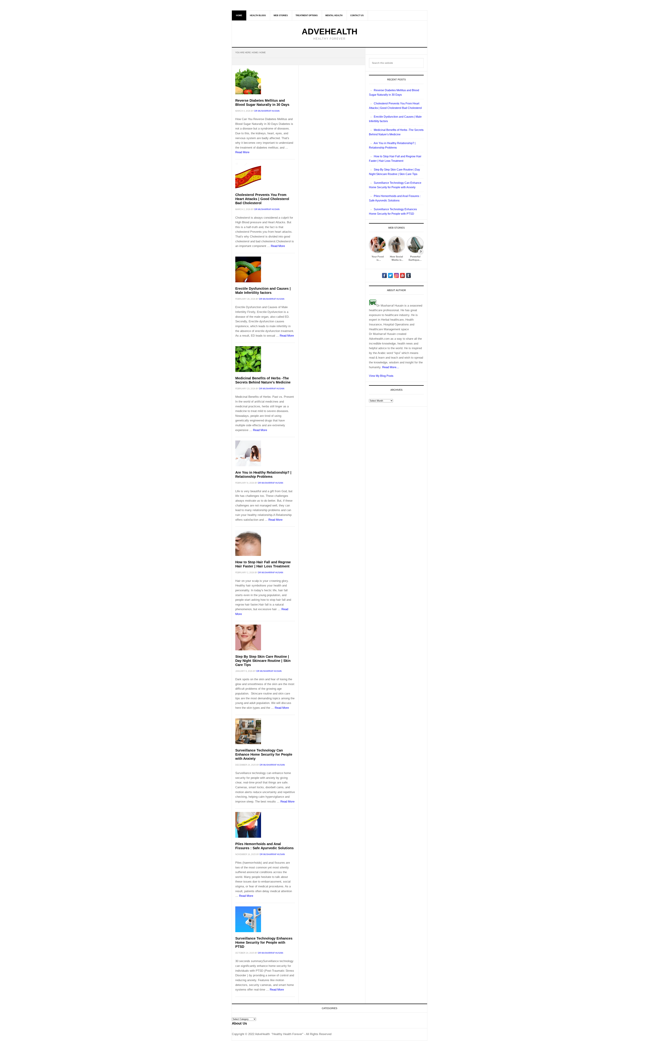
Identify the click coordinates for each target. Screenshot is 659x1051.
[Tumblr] (408, 275)
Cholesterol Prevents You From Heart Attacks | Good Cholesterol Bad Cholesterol (262, 199)
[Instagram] (396, 275)
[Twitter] (390, 275)
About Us (239, 1023)
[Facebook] (384, 275)
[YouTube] (402, 275)
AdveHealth (329, 31)
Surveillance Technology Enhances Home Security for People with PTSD (263, 942)
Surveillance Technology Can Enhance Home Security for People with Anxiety (263, 754)
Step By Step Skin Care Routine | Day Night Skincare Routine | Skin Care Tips (263, 661)
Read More (242, 152)
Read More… (390, 367)
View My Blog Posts (381, 375)
